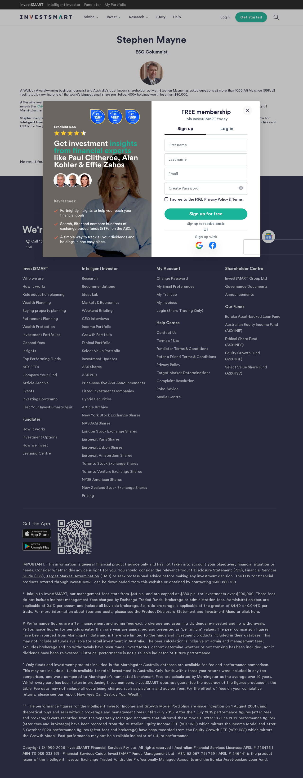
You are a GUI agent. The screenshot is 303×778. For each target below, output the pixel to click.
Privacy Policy (216, 199)
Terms (237, 199)
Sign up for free (206, 214)
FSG (198, 199)
